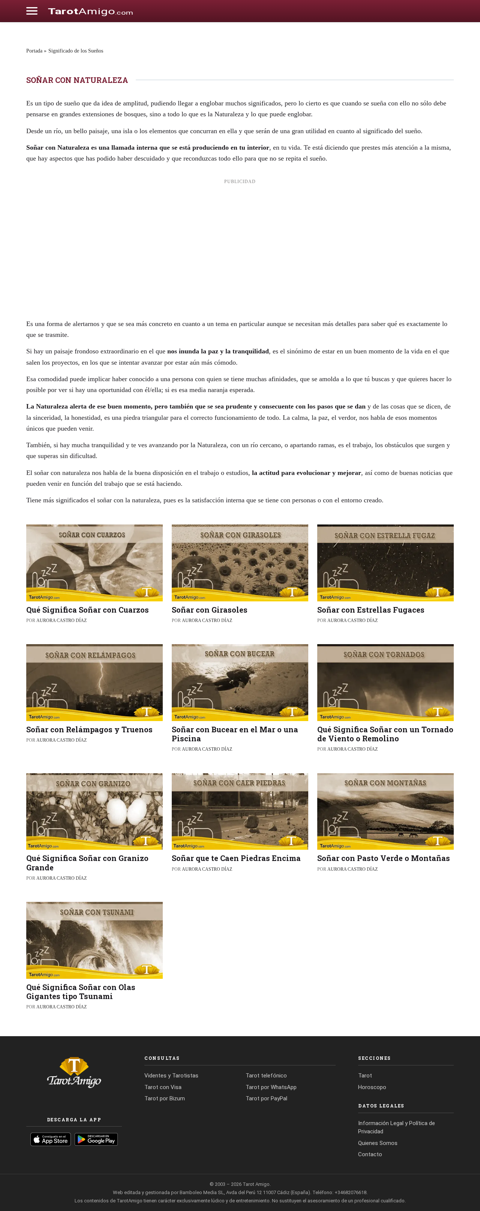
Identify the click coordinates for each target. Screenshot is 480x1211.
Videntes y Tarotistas (171, 1075)
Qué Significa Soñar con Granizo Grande (87, 862)
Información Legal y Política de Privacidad (396, 1127)
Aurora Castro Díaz (61, 620)
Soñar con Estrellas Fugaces (370, 610)
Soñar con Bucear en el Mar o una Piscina (235, 733)
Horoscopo (372, 1087)
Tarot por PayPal (266, 1098)
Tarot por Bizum (164, 1098)
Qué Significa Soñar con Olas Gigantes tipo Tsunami (80, 991)
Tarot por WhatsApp (271, 1087)
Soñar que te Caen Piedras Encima (236, 858)
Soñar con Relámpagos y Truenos (89, 729)
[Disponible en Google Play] (96, 1139)
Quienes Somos (378, 1143)
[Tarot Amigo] (90, 11)
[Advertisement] (240, 244)
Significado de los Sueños (75, 51)
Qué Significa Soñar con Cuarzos (87, 610)
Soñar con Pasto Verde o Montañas (383, 858)
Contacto (370, 1154)
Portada (34, 51)
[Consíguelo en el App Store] (50, 1139)
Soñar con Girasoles (210, 610)
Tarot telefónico (266, 1075)
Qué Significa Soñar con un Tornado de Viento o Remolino (385, 733)
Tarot (365, 1075)
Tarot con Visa (163, 1087)
